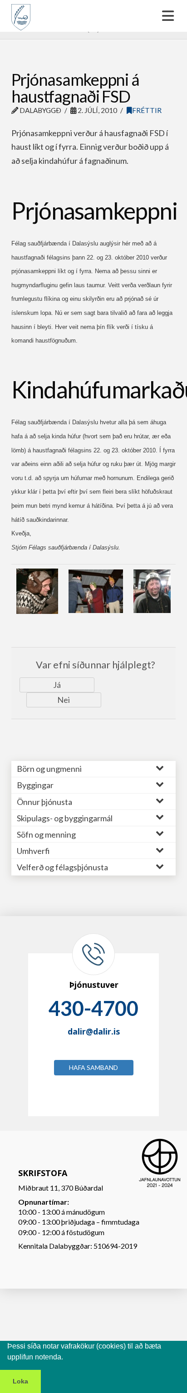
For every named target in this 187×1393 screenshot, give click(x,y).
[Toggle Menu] (93, 16)
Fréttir (147, 110)
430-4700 (93, 1008)
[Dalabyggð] (20, 13)
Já (57, 685)
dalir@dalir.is (94, 1031)
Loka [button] (20, 1381)
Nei (63, 700)
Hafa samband (93, 1067)
